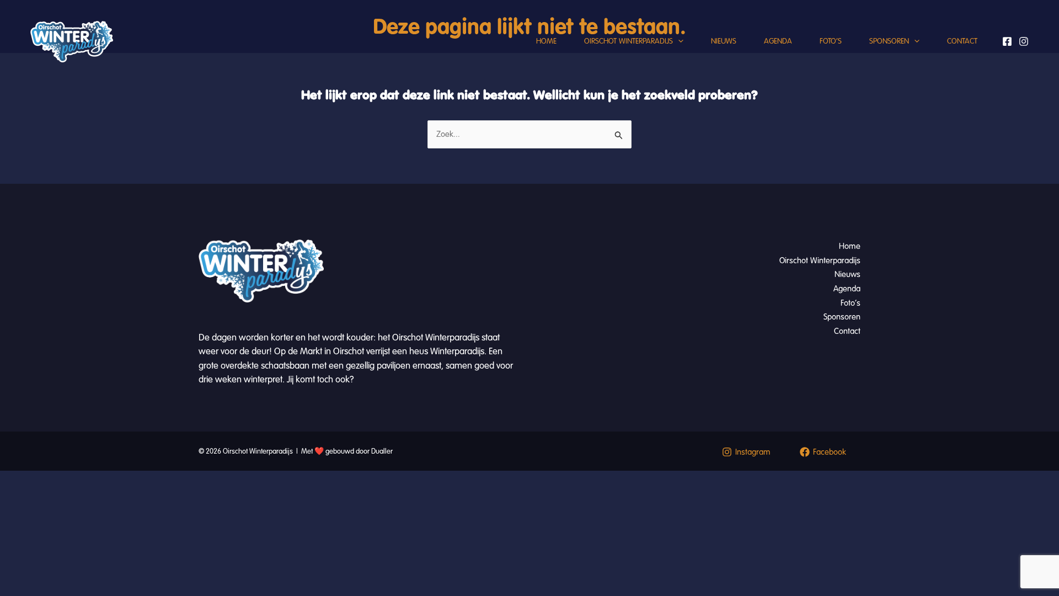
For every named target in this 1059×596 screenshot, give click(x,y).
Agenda (778, 41)
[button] (678, 41)
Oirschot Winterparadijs (628, 41)
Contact (962, 41)
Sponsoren (889, 41)
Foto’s (831, 41)
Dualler (382, 451)
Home (546, 41)
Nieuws (723, 41)
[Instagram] (1024, 41)
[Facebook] (1007, 41)
